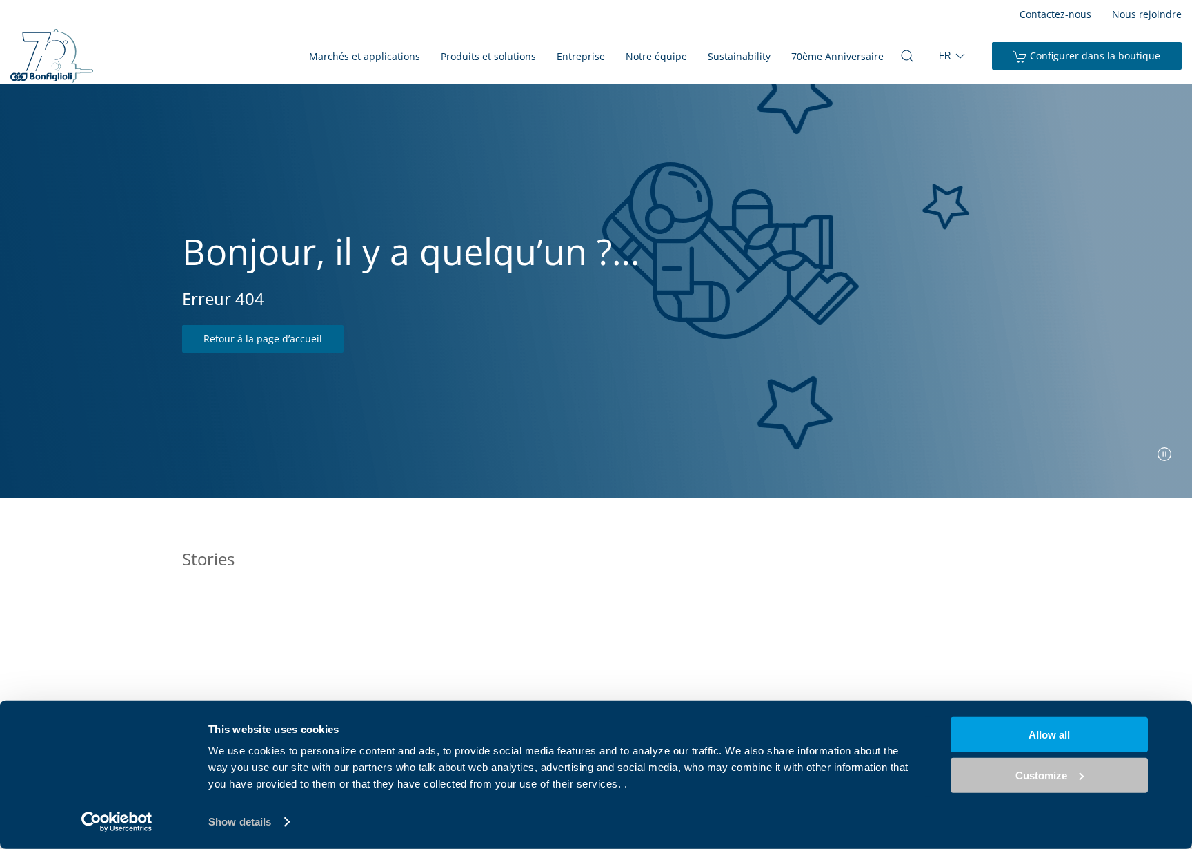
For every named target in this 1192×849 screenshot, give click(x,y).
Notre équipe (656, 56)
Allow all (1049, 735)
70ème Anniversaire (837, 56)
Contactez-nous (1055, 14)
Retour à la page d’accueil (262, 338)
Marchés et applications (364, 56)
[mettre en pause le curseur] (1164, 454)
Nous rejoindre (1147, 14)
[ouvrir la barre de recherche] (907, 56)
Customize (1041, 775)
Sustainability (739, 56)
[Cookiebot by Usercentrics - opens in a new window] (117, 822)
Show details (239, 822)
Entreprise (581, 56)
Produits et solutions (488, 56)
